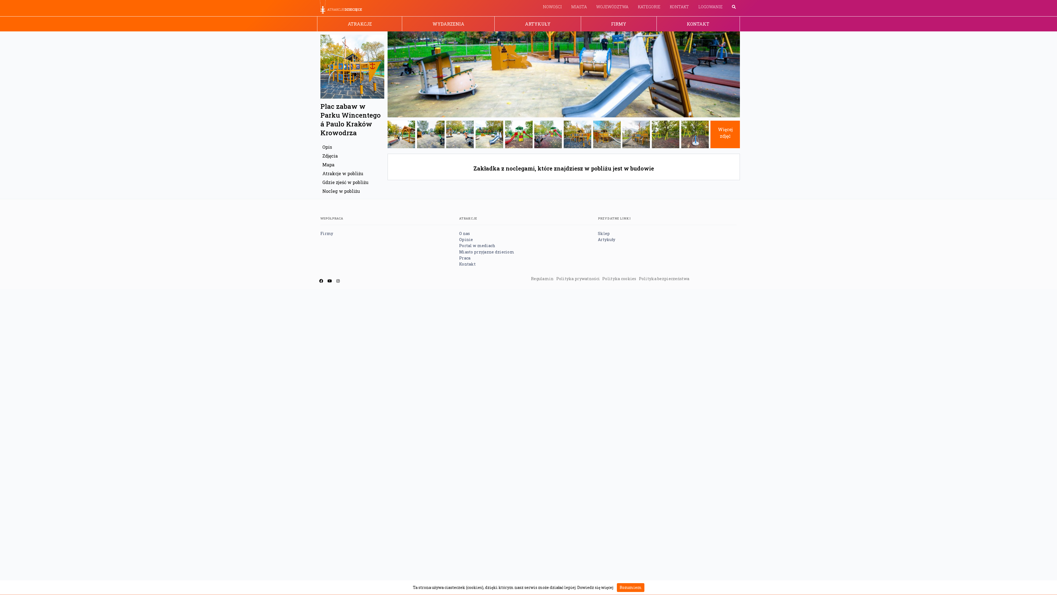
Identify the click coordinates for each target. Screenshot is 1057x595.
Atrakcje (360, 24)
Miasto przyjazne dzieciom (486, 252)
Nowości (552, 6)
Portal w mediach (477, 245)
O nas (464, 233)
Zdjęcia (330, 156)
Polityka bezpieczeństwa (664, 278)
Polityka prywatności (578, 278)
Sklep (604, 233)
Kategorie (649, 6)
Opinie (466, 239)
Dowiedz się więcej (595, 587)
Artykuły (538, 24)
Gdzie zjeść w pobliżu (345, 182)
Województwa (612, 6)
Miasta (579, 6)
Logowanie (710, 6)
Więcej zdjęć (725, 132)
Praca (464, 258)
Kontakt (679, 6)
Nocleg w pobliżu (341, 191)
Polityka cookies (619, 278)
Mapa (328, 164)
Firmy (618, 24)
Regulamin (542, 278)
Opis (327, 147)
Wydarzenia (448, 24)
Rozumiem (631, 587)
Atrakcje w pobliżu (342, 173)
